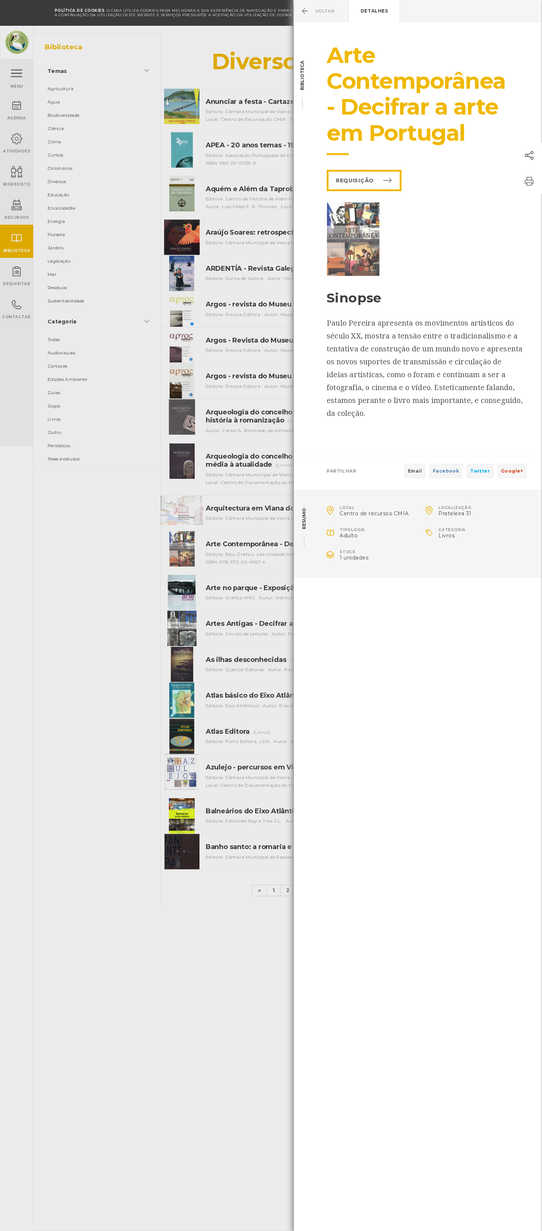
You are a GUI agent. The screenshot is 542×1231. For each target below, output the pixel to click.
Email (415, 471)
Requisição (355, 180)
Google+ (512, 471)
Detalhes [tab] (374, 11)
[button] (529, 155)
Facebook (446, 471)
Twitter (480, 471)
